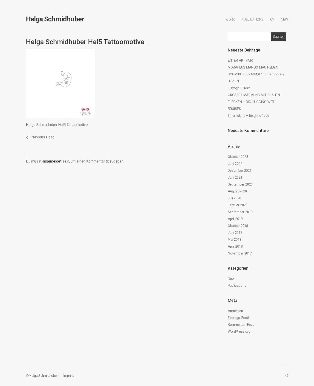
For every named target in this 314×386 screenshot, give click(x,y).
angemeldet (51, 161)
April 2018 (235, 246)
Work (230, 19)
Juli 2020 (234, 198)
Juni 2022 (235, 164)
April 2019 (235, 219)
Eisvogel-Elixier (239, 88)
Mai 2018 (234, 239)
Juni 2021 (235, 177)
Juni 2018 (235, 233)
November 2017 (240, 253)
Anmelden (235, 311)
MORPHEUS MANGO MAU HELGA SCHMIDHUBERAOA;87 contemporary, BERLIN (256, 74)
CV (272, 19)
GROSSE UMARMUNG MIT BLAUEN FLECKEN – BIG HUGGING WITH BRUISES (254, 102)
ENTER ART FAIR (240, 60)
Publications (252, 19)
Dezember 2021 (239, 171)
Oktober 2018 (238, 226)
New (284, 19)
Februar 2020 (238, 205)
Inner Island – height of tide (248, 116)
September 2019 (240, 212)
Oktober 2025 (238, 157)
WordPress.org (239, 331)
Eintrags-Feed (238, 318)
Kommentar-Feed (241, 325)
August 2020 (237, 191)
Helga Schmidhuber (55, 19)
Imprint (68, 375)
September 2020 (240, 184)
